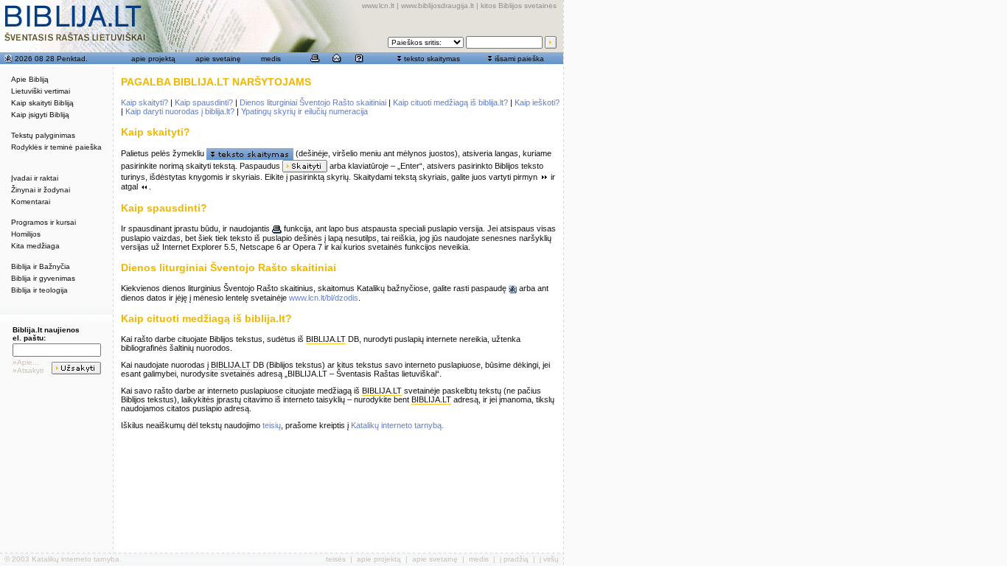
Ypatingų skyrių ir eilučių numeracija (304, 111)
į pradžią (514, 559)
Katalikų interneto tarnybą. (397, 425)
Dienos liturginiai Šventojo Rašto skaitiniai (313, 102)
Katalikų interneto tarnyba (75, 559)
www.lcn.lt (378, 5)
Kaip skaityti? (144, 102)
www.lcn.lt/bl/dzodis (323, 297)
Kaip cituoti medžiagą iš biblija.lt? (450, 102)
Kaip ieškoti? (537, 102)
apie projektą (153, 59)
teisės (336, 559)
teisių (271, 425)
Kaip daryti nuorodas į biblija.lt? (179, 111)
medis (271, 59)
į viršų (549, 559)
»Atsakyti (28, 370)
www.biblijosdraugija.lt (437, 5)
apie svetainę (218, 59)
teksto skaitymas (432, 59)
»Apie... (26, 362)
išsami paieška (519, 59)
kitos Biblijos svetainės (519, 5)
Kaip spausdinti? (204, 102)
